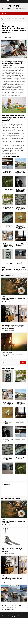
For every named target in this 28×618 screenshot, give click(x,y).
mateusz (10, 37)
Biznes (3, 546)
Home (14, 491)
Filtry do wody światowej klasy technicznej (20, 269)
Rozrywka (6, 352)
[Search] (26, 13)
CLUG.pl (14, 6)
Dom (5, 296)
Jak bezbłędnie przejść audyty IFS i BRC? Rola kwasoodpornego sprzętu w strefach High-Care (13, 550)
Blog (3, 23)
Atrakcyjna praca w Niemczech (6, 269)
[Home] (2, 14)
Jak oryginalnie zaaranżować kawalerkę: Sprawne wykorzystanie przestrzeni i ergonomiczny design (13, 327)
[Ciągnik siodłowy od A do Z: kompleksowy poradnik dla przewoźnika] (14, 593)
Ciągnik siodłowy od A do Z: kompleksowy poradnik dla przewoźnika (13, 606)
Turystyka (10, 352)
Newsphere (18, 615)
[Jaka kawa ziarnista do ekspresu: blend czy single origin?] (14, 286)
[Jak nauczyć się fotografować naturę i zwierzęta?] (14, 342)
